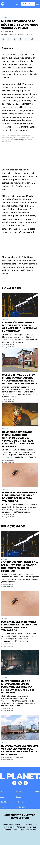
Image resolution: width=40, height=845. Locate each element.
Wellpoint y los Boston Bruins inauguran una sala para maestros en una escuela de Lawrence (19, 379)
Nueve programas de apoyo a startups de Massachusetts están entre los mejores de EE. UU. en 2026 (18, 686)
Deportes (19, 792)
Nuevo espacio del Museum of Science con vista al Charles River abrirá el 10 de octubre (19, 750)
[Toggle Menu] (37, 4)
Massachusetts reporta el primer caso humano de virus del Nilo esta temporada (19, 497)
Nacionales (20, 802)
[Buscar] (17, 4)
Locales (4, 18)
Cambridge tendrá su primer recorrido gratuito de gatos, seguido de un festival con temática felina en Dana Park (18, 439)
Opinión (18, 797)
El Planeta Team (7, 32)
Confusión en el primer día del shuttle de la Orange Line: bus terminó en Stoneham (19, 327)
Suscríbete (29, 4)
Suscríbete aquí (18, 140)
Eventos (5, 429)
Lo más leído (20, 807)
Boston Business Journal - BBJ (12, 757)
